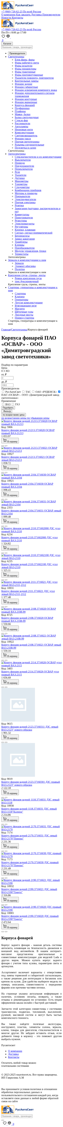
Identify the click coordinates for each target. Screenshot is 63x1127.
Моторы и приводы (26, 193)
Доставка (36, 14)
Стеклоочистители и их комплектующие (38, 156)
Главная (5, 329)
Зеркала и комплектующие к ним (27, 260)
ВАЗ (8, 404)
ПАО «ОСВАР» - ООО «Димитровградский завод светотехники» (30, 396)
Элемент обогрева (25, 266)
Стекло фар (21, 120)
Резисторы (21, 220)
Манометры (21, 181)
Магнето (20, 308)
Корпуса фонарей (25, 105)
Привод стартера (24, 317)
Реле (17, 172)
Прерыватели (22, 196)
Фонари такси (23, 138)
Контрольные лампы (26, 80)
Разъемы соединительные (29, 144)
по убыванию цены (38, 418)
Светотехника (16, 56)
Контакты (17, 17)
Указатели (20, 175)
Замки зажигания (25, 238)
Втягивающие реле (26, 305)
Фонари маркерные (26, 102)
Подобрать (8, 407)
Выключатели (23, 159)
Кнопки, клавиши (25, 229)
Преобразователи (25, 247)
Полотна (20, 269)
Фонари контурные (26, 99)
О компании (8, 14)
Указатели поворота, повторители (34, 77)
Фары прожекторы (25, 68)
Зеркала (19, 263)
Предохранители (24, 165)
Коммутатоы (22, 214)
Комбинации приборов (28, 190)
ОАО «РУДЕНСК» (46, 391)
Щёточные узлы (24, 311)
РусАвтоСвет (13, 391)
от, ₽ (4, 374)
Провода (20, 162)
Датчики (20, 178)
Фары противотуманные (29, 74)
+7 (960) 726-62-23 (21, 11)
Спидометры (22, 187)
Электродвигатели (25, 199)
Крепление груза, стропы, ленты (27, 275)
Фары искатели (23, 65)
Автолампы (21, 126)
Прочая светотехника (27, 141)
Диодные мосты (24, 314)
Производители (51, 14)
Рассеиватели (22, 123)
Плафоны (20, 111)
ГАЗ (17, 404)
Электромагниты (24, 223)
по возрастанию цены (14, 415)
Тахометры (21, 184)
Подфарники (22, 108)
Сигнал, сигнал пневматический (33, 232)
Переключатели (24, 169)
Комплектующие (24, 132)
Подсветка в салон (25, 147)
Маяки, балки (22, 114)
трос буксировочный (27, 281)
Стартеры (20, 293)
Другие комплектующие (29, 302)
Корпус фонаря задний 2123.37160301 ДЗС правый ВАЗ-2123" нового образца (30, 783)
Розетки (19, 205)
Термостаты (21, 254)
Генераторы (21, 299)
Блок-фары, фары (25, 59)
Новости (6, 17)
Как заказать (23, 14)
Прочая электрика (25, 202)
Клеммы (19, 244)
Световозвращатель (26, 135)
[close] (2, 1120)
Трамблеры (21, 241)
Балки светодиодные (27, 117)
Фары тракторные (25, 71)
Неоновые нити (24, 129)
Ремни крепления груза (28, 278)
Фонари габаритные (26, 87)
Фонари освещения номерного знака (36, 90)
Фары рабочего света (27, 62)
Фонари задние (23, 84)
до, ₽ (4, 381)
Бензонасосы (22, 235)
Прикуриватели (24, 217)
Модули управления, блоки (30, 251)
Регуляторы (21, 226)
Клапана (20, 296)
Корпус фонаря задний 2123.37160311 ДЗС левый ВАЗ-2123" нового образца (29, 728)
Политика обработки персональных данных (26, 1083)
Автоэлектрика (17, 153)
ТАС (28, 391)
